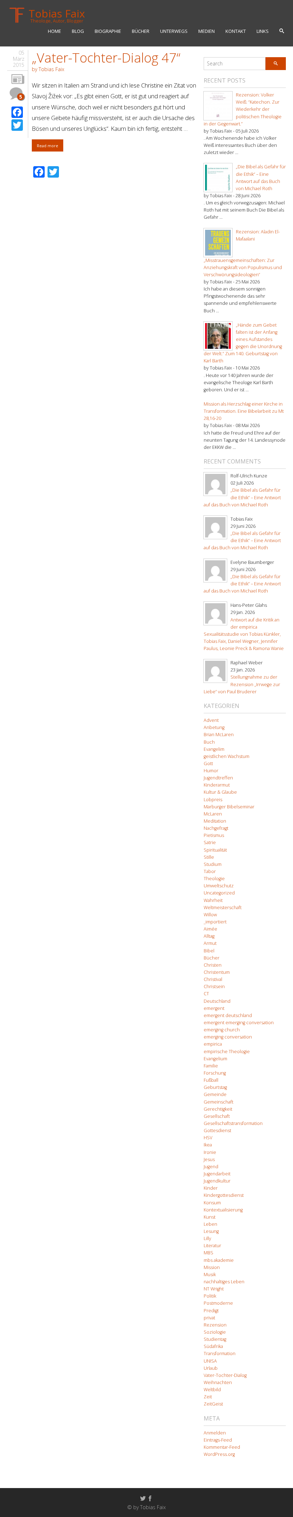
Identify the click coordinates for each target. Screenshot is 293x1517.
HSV (208, 1138)
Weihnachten (218, 1382)
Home (54, 31)
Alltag (209, 936)
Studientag (215, 1339)
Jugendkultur (217, 1181)
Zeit (208, 1397)
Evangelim (214, 749)
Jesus (209, 1159)
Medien (206, 31)
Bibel (209, 951)
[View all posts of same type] (17, 79)
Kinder (211, 1188)
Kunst (209, 1217)
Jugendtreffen (218, 778)
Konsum (212, 1203)
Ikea (208, 1145)
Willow (210, 915)
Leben (210, 1224)
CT (206, 994)
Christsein (214, 986)
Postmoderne (218, 1303)
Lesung (211, 1231)
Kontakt (235, 31)
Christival (213, 979)
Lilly (207, 1238)
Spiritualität (215, 850)
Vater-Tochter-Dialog (225, 1375)
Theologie (214, 879)
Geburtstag (215, 1087)
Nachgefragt (216, 828)
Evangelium (215, 1059)
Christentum (217, 972)
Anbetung (214, 727)
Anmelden (215, 1433)
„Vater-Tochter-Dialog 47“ (106, 57)
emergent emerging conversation (239, 1023)
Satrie (210, 842)
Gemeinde (215, 1094)
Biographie (108, 31)
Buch (209, 742)
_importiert (215, 922)
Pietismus (214, 835)
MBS (208, 1253)
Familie (211, 1066)
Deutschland (217, 1001)
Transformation (219, 1353)
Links (263, 31)
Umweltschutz (219, 886)
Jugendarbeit (217, 1174)
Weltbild (212, 1390)
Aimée (210, 929)
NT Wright (214, 1289)
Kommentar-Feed (222, 1447)
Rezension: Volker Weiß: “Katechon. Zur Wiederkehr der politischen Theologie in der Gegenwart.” (243, 109)
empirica (213, 1044)
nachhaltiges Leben (224, 1282)
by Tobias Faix (48, 69)
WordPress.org (219, 1454)
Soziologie (215, 1332)
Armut (210, 943)
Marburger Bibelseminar (229, 807)
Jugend (211, 1167)
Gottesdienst (217, 1130)
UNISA (210, 1361)
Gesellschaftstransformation (233, 1123)
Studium (213, 864)
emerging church (222, 1030)
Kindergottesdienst (224, 1195)
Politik (210, 1296)
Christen (213, 965)
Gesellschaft (217, 1116)
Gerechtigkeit (218, 1109)
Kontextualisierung (223, 1210)
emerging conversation (228, 1037)
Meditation (215, 821)
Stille (209, 857)
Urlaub (211, 1368)
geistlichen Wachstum (226, 756)
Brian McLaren (219, 735)
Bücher (140, 31)
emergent (214, 1008)
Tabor (210, 871)
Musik (210, 1274)
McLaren (213, 814)
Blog (78, 31)
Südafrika (213, 1346)
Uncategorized (219, 893)
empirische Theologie (227, 1051)
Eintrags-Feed (218, 1440)
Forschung (215, 1073)
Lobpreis (213, 800)
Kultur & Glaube (220, 792)
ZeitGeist (213, 1404)
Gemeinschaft (218, 1102)
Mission (212, 1267)
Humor (211, 771)
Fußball (211, 1080)
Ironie (210, 1152)
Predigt (211, 1311)
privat (209, 1318)
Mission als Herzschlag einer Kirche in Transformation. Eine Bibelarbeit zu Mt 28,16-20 (244, 411)
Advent (211, 720)
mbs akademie (219, 1260)
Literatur (212, 1246)
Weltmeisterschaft (223, 907)
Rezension (215, 1325)
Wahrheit (213, 900)
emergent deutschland (228, 1015)
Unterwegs (174, 31)
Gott (208, 763)
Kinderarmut (217, 785)
